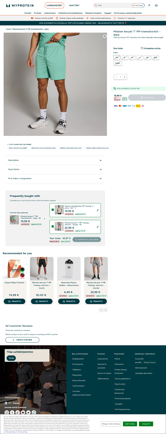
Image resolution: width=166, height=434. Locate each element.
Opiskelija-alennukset (143, 373)
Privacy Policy (10, 432)
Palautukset (77, 375)
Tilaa (11, 358)
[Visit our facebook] (12, 412)
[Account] (149, 5)
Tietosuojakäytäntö (123, 379)
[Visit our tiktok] (17, 412)
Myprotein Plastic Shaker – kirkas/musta (68, 284)
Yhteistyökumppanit (123, 398)
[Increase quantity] (124, 77)
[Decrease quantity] (116, 77)
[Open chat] (34, 412)
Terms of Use (22, 432)
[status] (120, 77)
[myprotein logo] (19, 5)
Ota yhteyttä (77, 364)
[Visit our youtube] (23, 412)
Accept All (146, 424)
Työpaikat (118, 404)
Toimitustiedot (78, 386)
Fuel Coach (139, 5)
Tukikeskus (76, 370)
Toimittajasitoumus (122, 409)
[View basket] (156, 5)
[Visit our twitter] (28, 412)
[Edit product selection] (98, 210)
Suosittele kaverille (145, 360)
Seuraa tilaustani (78, 380)
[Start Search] (95, 5)
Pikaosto (16, 301)
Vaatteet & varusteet (101, 366)
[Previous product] (101, 310)
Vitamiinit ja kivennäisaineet (70, 13)
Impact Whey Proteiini (14, 283)
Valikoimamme (103, 379)
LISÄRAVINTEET (54, 5)
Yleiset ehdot (120, 384)
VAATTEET (74, 5)
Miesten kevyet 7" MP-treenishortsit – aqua (30, 29)
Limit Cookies (130, 424)
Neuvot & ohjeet (104, 373)
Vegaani (107, 13)
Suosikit (27, 13)
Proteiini (37, 13)
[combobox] (119, 5)
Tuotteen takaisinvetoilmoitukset (81, 393)
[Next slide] (107, 285)
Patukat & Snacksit (93, 13)
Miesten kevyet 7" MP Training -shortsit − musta (41, 285)
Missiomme (119, 364)
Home (8, 29)
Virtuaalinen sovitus (152, 48)
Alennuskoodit (141, 368)
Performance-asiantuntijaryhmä (128, 13)
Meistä (117, 359)
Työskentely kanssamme (119, 391)
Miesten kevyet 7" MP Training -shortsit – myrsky (96, 285)
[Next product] (105, 310)
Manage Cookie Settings (111, 424)
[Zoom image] (104, 36)
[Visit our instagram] (7, 412)
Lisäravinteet (50, 13)
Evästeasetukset (12, 398)
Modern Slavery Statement (121, 371)
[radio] (116, 57)
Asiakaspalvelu (78, 359)
